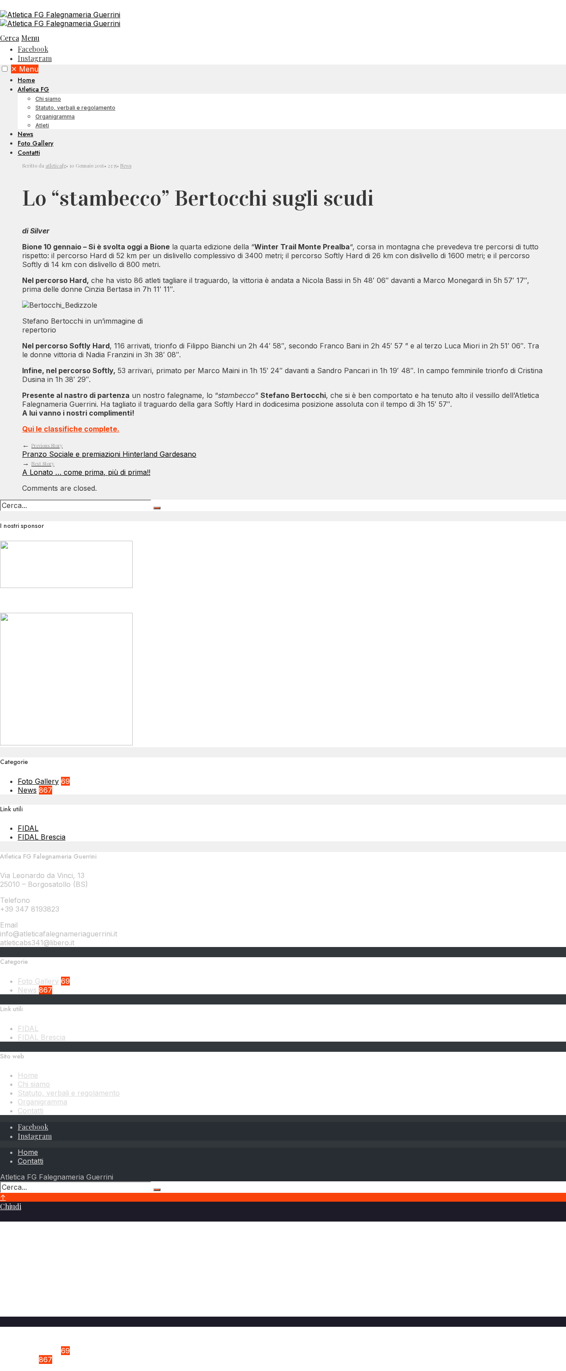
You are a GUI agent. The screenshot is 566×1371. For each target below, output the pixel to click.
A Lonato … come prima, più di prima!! (86, 468)
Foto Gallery (36, 143)
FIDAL (28, 828)
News (25, 134)
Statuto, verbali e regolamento (75, 107)
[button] (5, 69)
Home (26, 80)
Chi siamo (48, 98)
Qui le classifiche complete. (70, 428)
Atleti (42, 125)
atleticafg (56, 165)
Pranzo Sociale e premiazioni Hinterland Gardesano (109, 450)
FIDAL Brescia (41, 837)
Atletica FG (33, 89)
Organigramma (55, 116)
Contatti (29, 152)
